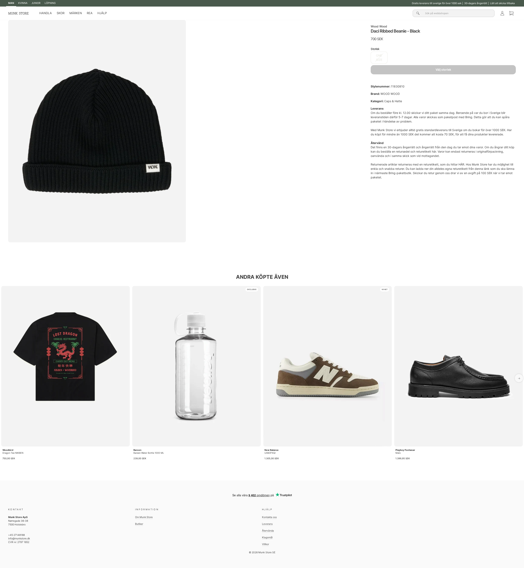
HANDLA (45, 13)
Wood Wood (379, 26)
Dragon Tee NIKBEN (12, 452)
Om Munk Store (144, 517)
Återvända (268, 530)
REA (90, 13)
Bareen (137, 450)
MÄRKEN (75, 13)
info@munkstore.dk (19, 538)
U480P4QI (270, 452)
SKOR (60, 13)
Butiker (139, 523)
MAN (11, 3)
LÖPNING (50, 3)
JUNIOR (36, 3)
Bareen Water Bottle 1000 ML (148, 452)
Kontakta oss (269, 517)
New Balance (271, 450)
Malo (398, 452)
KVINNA (22, 3)
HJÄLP (102, 13)
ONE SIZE (379, 57)
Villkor (265, 544)
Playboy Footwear (405, 450)
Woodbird (7, 450)
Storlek (375, 49)
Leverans (267, 523)
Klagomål (267, 537)
